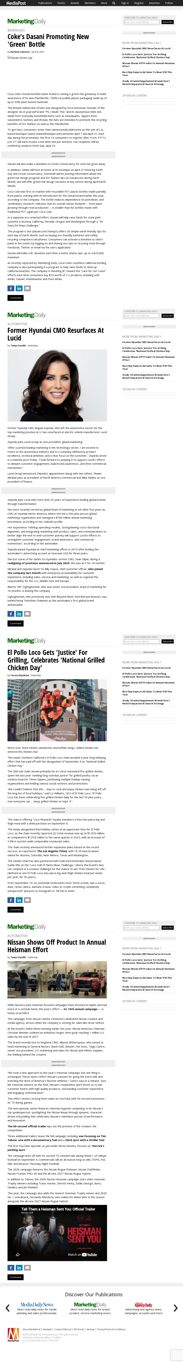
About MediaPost (31, 1329)
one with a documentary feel (37, 1140)
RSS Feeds (79, 1329)
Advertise (154, 3)
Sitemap (90, 1329)
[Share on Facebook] (11, 288)
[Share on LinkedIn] (19, 288)
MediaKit (47, 1329)
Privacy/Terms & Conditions (111, 1329)
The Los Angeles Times (52, 851)
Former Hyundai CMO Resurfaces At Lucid (146, 48)
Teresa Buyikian (20, 675)
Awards (75, 3)
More (104, 3)
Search (114, 3)
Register (139, 3)
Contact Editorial (62, 1329)
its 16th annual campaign (80, 1009)
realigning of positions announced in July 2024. (39, 563)
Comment (15, 297)
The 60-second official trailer (27, 1126)
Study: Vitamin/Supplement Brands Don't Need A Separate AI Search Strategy (146, 83)
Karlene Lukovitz (20, 51)
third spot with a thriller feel (84, 1140)
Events (61, 3)
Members (90, 3)
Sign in (125, 3)
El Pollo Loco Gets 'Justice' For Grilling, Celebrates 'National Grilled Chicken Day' (146, 56)
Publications (45, 3)
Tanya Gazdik (18, 345)
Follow (169, 3)
